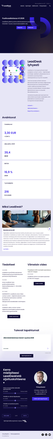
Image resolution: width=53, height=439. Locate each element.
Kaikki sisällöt (39, 283)
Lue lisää (5, 249)
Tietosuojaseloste (15, 434)
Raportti (20, 27)
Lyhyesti (30, 105)
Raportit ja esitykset (33, 111)
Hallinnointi (35, 6)
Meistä (22, 6)
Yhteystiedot (43, 6)
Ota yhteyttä (5, 434)
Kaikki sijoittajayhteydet (40, 398)
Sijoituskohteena (32, 108)
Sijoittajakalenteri (26, 355)
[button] (13, 273)
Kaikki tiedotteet (13, 316)
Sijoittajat (28, 6)
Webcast (30, 27)
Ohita (25, 415)
